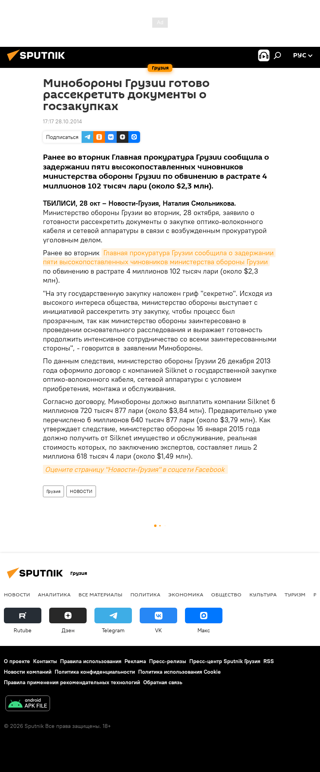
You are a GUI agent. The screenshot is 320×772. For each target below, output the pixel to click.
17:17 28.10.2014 (62, 121)
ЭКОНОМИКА (185, 594)
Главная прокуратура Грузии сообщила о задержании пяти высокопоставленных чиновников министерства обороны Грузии (159, 257)
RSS (268, 661)
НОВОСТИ (81, 491)
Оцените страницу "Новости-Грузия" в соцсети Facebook (135, 469)
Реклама (135, 661)
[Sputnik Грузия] (38, 62)
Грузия (53, 491)
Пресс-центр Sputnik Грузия (224, 661)
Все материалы (100, 594)
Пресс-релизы (167, 661)
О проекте (17, 661)
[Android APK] (27, 704)
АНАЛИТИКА (54, 594)
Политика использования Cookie (179, 671)
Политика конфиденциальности (95, 671)
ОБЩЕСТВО (226, 594)
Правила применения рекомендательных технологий (72, 682)
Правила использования (90, 661)
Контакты (45, 661)
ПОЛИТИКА (145, 594)
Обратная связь (162, 682)
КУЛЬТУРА (263, 594)
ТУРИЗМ (295, 594)
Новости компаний (28, 671)
